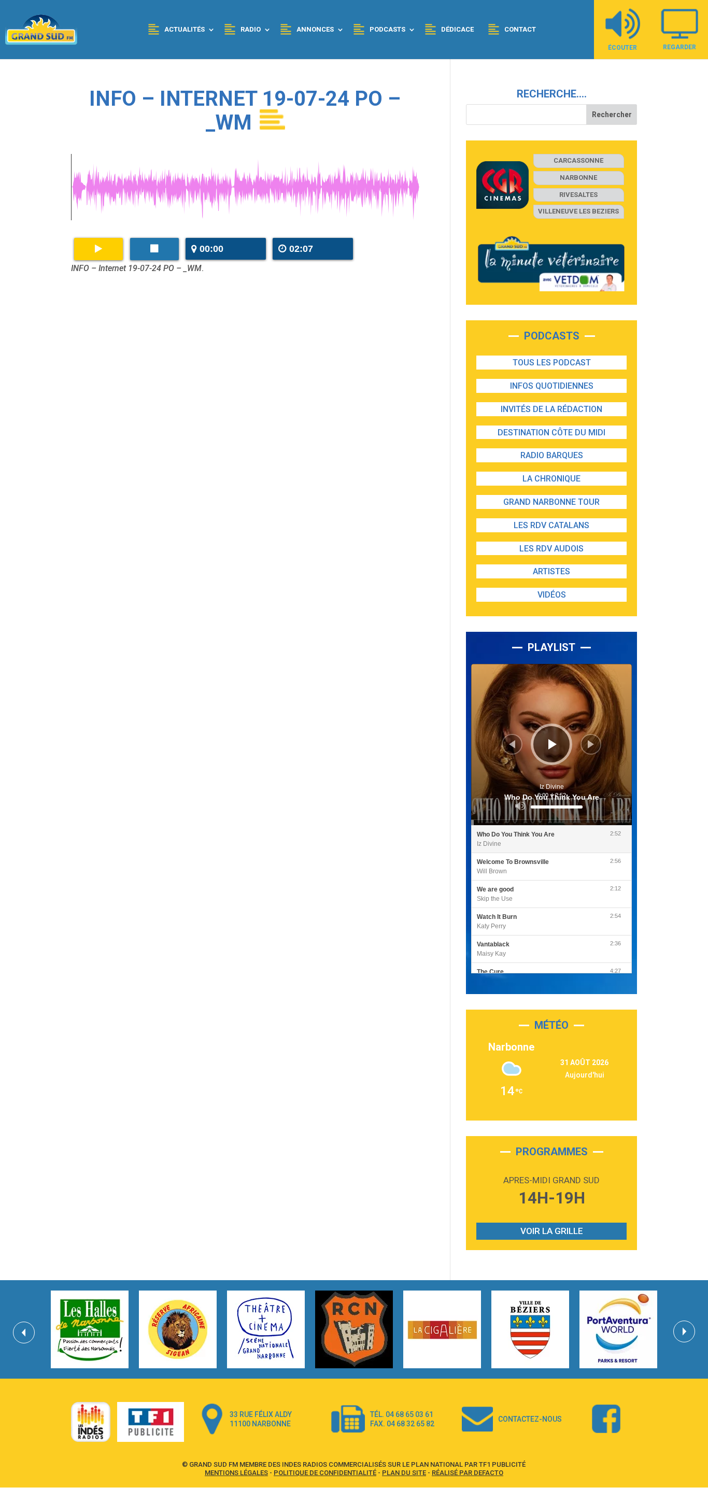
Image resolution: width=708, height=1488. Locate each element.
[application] (551, 744)
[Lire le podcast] (98, 249)
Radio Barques (551, 455)
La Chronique (551, 479)
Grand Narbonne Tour (551, 502)
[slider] (557, 807)
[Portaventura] (618, 1329)
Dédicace (457, 29)
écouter (622, 47)
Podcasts (387, 29)
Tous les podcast (552, 362)
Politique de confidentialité (325, 1473)
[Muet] (520, 806)
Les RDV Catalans (551, 525)
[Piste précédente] (512, 744)
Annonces (315, 29)
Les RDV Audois (551, 549)
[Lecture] (552, 744)
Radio (250, 29)
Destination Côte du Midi (551, 432)
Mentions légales (236, 1473)
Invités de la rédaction (551, 409)
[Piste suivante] (591, 744)
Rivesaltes (578, 195)
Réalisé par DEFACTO (467, 1473)
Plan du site (404, 1473)
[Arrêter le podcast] (154, 249)
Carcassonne (578, 160)
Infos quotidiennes (551, 386)
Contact (520, 29)
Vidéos (551, 595)
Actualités (184, 29)
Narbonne (578, 177)
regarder (679, 47)
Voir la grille (551, 1231)
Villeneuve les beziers (578, 211)
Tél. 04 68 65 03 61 (401, 1414)
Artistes (551, 571)
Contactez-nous (530, 1419)
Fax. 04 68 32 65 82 (402, 1424)
